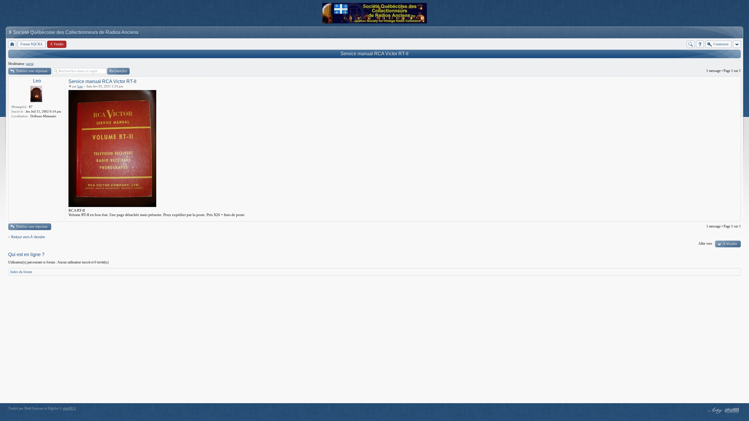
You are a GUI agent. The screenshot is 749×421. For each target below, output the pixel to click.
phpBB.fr (69, 408)
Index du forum (21, 272)
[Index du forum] (12, 44)
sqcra (29, 64)
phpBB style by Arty (714, 410)
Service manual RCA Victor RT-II (374, 53)
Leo (37, 80)
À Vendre (730, 243)
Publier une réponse (32, 71)
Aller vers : (706, 243)
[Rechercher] (691, 44)
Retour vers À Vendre (28, 237)
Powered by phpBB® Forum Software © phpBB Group (732, 410)
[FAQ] (700, 44)
